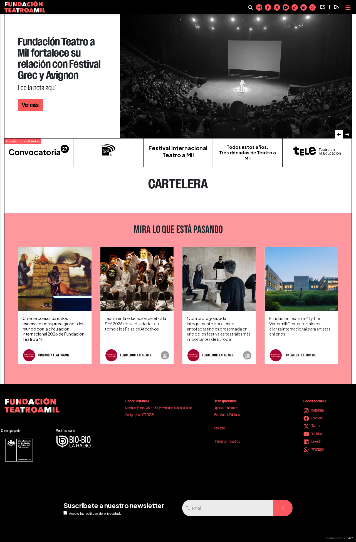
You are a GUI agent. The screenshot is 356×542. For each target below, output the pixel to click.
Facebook (317, 418)
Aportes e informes (226, 408)
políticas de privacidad (103, 513)
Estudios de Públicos (227, 414)
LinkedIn (316, 441)
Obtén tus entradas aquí (47, 99)
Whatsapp (317, 449)
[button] (339, 134)
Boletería (219, 428)
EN (337, 7)
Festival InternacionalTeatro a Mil (178, 151)
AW (350, 538)
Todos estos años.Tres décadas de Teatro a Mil (247, 152)
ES (322, 7)
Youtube (316, 433)
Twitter (315, 426)
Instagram (317, 410)
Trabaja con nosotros (227, 441)
